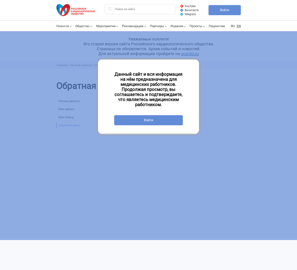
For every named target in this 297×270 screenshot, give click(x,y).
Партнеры (157, 26)
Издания (177, 26)
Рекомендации (132, 26)
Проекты (196, 26)
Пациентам (217, 26)
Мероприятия (106, 26)
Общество (82, 26)
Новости (62, 26)
